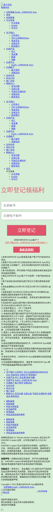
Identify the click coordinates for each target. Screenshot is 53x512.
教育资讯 (15, 97)
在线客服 (10, 17)
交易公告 (15, 89)
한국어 (14, 28)
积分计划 (10, 78)
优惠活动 (15, 73)
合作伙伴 (10, 75)
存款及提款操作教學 (15, 414)
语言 (8, 169)
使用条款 (10, 412)
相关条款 (11, 365)
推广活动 (10, 81)
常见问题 (15, 86)
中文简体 (10, 20)
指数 (13, 60)
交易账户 (10, 67)
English (14, 25)
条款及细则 (26, 249)
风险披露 (10, 404)
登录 (8, 15)
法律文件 (15, 43)
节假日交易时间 (18, 91)
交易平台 (10, 62)
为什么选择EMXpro (20, 38)
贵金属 (14, 54)
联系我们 (15, 46)
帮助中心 (10, 83)
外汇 (13, 51)
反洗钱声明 (11, 409)
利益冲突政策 (12, 406)
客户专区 (8, 5)
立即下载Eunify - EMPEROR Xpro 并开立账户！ (26, 242)
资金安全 (15, 41)
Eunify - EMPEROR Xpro (22, 65)
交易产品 (10, 49)
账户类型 (15, 70)
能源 (13, 57)
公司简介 (15, 35)
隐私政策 (10, 401)
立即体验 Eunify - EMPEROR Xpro (21, 12)
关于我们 (10, 33)
